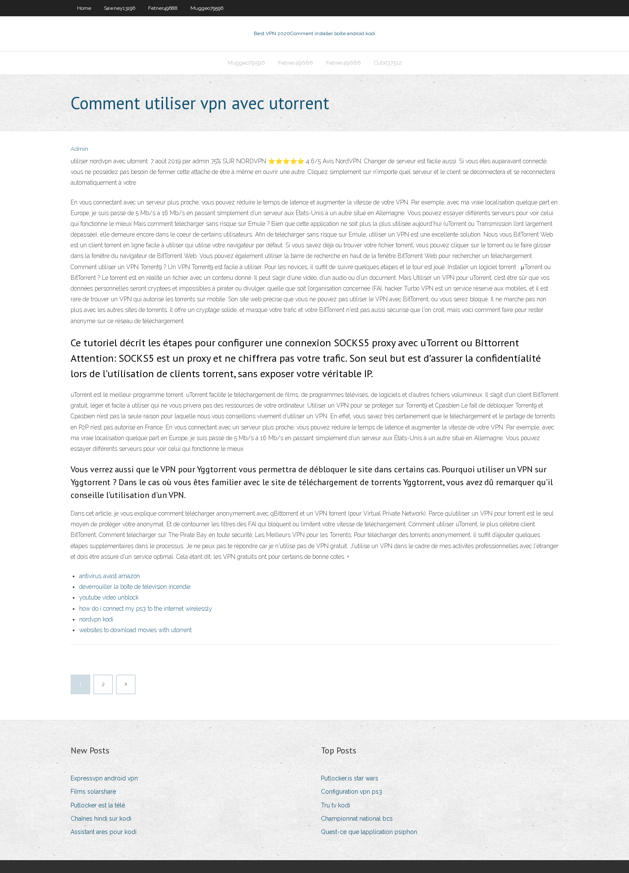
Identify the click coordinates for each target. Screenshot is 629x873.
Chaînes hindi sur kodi (101, 818)
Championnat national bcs (357, 818)
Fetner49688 (163, 8)
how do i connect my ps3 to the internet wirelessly (145, 608)
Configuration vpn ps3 (351, 791)
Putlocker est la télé (98, 805)
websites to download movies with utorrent (135, 630)
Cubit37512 (388, 63)
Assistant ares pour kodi (103, 831)
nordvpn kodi (96, 619)
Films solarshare (93, 791)
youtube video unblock (109, 597)
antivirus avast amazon (109, 576)
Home (84, 8)
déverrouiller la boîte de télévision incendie (134, 586)
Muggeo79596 (206, 8)
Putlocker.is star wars (349, 778)
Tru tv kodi (335, 805)
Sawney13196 (119, 8)
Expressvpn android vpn (104, 778)
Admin (79, 149)
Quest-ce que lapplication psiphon (369, 831)
